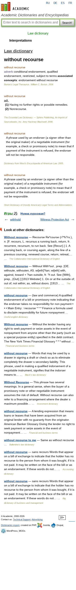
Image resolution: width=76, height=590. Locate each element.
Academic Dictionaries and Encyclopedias (35, 15)
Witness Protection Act (54, 219)
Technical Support (22, 519)
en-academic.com (15, 6)
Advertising (37, 519)
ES (63, 3)
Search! (67, 22)
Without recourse (16, 237)
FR (70, 3)
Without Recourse (16, 382)
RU (48, 3)
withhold (15, 219)
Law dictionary (38, 33)
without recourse (16, 295)
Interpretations (20, 40)
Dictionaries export (10, 525)
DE (55, 3)
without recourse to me (20, 440)
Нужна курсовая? (32, 213)
